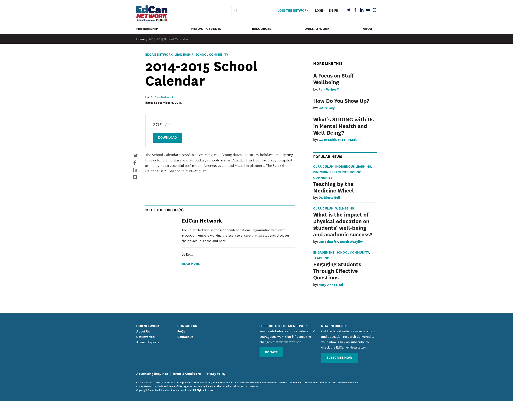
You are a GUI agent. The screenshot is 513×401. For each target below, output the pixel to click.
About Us (143, 330)
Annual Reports (147, 341)
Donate (271, 351)
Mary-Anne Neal (331, 284)
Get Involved (145, 336)
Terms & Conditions (187, 373)
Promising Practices (330, 171)
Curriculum (323, 166)
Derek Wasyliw (351, 241)
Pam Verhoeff (329, 89)
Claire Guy (327, 107)
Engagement (323, 252)
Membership (147, 28)
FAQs (181, 330)
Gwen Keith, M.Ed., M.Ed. (338, 139)
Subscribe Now (339, 357)
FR (336, 10)
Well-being (344, 208)
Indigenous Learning (353, 166)
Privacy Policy (215, 373)
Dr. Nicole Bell (329, 197)
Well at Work (317, 28)
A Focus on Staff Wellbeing (333, 78)
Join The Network (293, 10)
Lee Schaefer (328, 241)
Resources (262, 28)
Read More (191, 263)
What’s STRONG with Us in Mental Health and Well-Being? (343, 125)
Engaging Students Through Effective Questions (337, 270)
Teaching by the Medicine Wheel (333, 186)
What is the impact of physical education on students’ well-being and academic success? (342, 224)
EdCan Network (159, 54)
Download (167, 137)
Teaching (321, 257)
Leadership (184, 54)
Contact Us (185, 336)
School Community (211, 54)
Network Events (206, 28)
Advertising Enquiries (152, 373)
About (369, 28)
